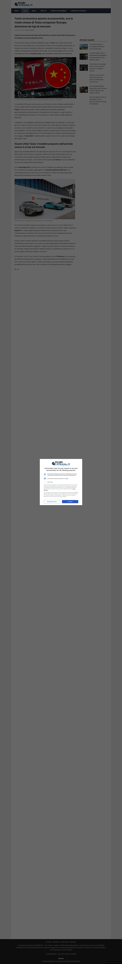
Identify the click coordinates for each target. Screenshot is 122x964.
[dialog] (61, 482)
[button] (61, 482)
